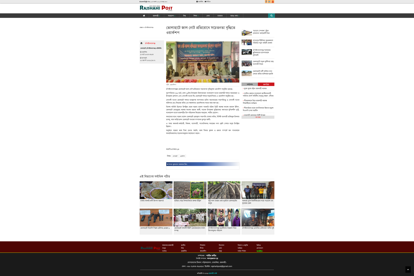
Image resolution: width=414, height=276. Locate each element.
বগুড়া (164, 248)
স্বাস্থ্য (220, 251)
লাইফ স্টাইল (242, 251)
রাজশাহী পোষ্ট (213, 273)
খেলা (208, 15)
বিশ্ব (184, 15)
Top (408, 269)
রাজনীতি (184, 251)
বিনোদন (221, 245)
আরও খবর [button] (234, 15)
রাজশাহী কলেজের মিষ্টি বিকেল (254, 115)
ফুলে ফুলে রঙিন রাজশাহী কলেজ (255, 88)
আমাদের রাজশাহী (167, 245)
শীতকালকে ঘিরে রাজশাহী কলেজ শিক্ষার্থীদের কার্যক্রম (255, 101)
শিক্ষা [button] (196, 15)
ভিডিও (208, 1)
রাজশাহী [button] (156, 15)
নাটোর (164, 251)
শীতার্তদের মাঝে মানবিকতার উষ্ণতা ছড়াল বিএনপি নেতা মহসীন (258, 109)
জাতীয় (183, 245)
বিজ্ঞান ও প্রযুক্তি (243, 245)
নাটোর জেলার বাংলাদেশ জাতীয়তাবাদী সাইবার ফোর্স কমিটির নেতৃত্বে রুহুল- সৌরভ (258, 94)
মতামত (220, 15)
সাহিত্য (240, 248)
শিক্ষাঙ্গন (202, 245)
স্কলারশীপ (203, 251)
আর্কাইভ (200, 1)
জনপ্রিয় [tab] (266, 84)
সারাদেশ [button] (171, 15)
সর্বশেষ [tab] (250, 84)
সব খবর (258, 117)
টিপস (201, 248)
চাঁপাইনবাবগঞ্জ (148, 27)
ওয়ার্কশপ (182, 156)
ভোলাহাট (175, 156)
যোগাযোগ (260, 248)
